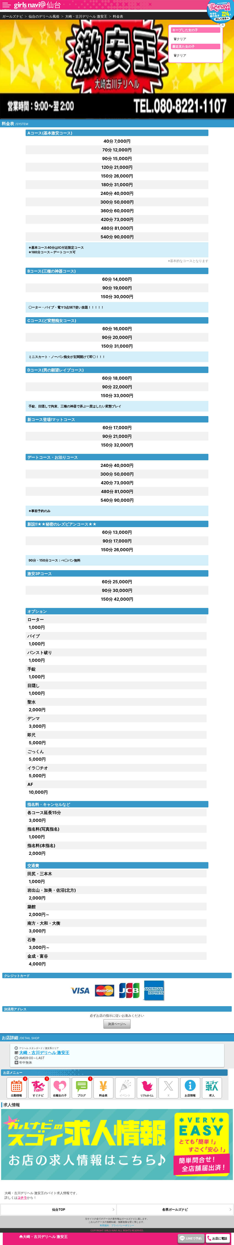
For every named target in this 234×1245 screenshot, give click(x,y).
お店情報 (190, 1095)
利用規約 (104, 1225)
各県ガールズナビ (175, 1209)
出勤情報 (16, 1095)
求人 (212, 1095)
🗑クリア (180, 39)
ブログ (81, 1095)
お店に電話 (219, 1238)
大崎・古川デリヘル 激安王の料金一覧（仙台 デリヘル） (43, 10)
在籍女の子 (60, 1095)
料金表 (103, 1095)
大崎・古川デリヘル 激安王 (44, 1052)
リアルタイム (146, 1095)
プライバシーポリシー (122, 1225)
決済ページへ (117, 1024)
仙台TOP (58, 1209)
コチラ (22, 1197)
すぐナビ (38, 1095)
